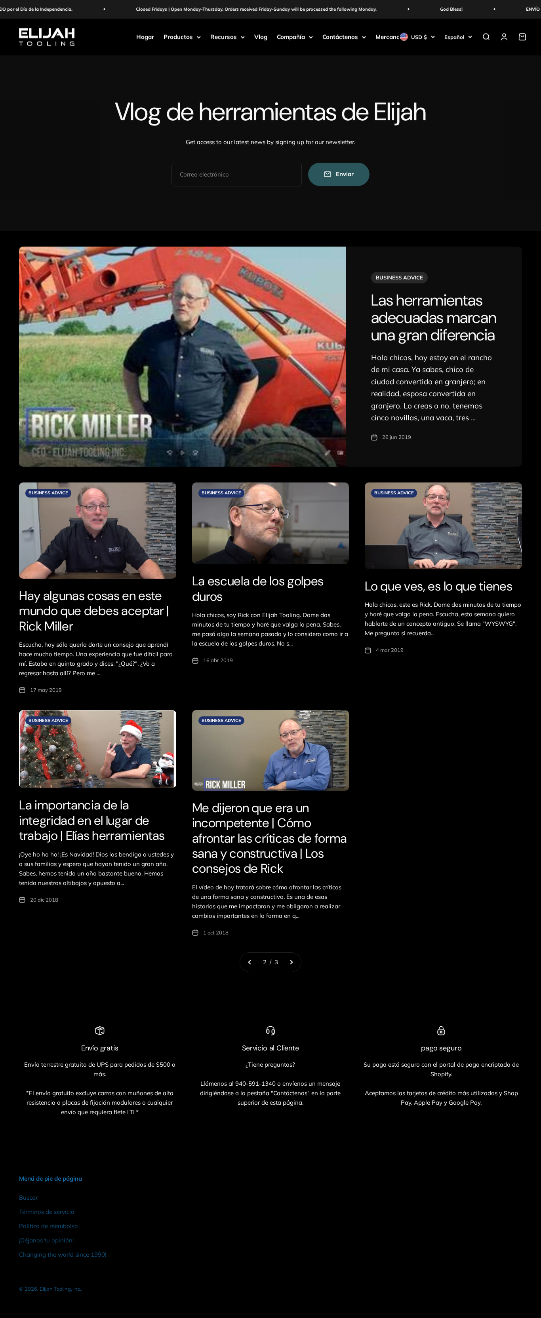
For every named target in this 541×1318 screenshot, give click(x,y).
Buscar (28, 1197)
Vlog (260, 36)
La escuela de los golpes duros (258, 588)
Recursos (223, 36)
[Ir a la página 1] (250, 962)
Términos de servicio (46, 1211)
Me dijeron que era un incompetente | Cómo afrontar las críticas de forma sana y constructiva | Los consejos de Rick (269, 838)
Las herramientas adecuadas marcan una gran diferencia (434, 317)
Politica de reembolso (48, 1226)
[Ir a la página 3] (291, 962)
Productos (178, 36)
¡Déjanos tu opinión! (46, 1240)
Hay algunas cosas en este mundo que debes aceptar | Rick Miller (94, 610)
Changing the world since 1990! (62, 1254)
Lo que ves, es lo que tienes (438, 586)
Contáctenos (340, 36)
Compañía (291, 36)
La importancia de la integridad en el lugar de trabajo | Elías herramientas (92, 820)
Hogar (145, 36)
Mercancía (390, 36)
